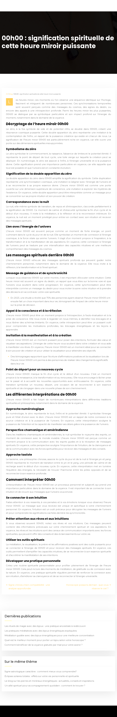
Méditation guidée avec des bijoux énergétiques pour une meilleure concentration (49, 635)
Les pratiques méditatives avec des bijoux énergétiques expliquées (41, 630)
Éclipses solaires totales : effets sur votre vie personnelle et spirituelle (42, 676)
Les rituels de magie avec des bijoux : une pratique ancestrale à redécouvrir (45, 626)
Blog (11, 94)
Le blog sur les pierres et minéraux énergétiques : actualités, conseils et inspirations (49, 681)
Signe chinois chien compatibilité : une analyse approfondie (29, 587)
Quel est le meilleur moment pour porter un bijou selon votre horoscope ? (45, 640)
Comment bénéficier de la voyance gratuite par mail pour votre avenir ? (43, 644)
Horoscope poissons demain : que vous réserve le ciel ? (87, 587)
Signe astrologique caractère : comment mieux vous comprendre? (41, 671)
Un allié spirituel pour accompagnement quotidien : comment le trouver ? (45, 685)
